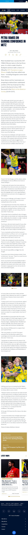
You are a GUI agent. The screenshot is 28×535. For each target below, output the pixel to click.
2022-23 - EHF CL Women (12, 503)
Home (2, 503)
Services (3, 526)
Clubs (17, 10)
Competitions (4, 524)
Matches (13, 10)
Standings (22, 10)
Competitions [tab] (21, 1)
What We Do (4, 521)
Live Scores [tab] (7, 1)
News (9, 10)
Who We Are (4, 518)
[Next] (27, 2)
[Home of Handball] (14, 532)
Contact (3, 529)
